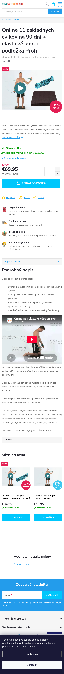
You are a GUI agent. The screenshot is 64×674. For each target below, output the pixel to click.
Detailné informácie (11, 137)
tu (34, 646)
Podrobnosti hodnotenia (43, 57)
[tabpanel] (16, 492)
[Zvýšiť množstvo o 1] (57, 169)
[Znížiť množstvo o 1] (57, 173)
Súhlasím (32, 665)
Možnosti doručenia (16, 158)
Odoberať (52, 594)
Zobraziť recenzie (21, 564)
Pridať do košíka (34, 183)
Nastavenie (32, 654)
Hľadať (55, 11)
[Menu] (60, 4)
